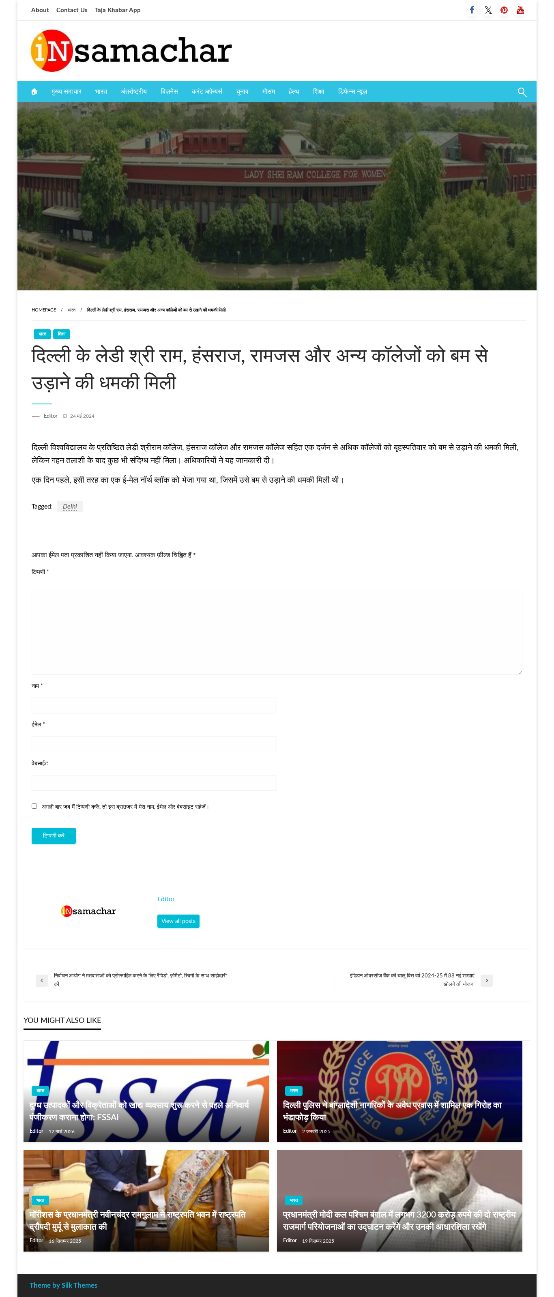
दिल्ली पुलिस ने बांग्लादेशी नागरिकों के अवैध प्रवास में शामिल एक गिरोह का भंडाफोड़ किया (392, 1111)
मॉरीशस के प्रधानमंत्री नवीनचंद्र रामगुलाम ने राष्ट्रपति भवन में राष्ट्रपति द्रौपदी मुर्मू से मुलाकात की (138, 1221)
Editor (51, 416)
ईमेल (38, 725)
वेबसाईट (40, 764)
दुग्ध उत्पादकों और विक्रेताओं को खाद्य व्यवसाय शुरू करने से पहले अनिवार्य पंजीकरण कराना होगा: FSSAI (139, 1111)
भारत (101, 91)
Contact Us (72, 10)
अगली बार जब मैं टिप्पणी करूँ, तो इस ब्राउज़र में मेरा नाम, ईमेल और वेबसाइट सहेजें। (125, 807)
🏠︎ (34, 91)
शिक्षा (318, 91)
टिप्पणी (40, 572)
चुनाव (242, 91)
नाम (37, 686)
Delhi (70, 506)
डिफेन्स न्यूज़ (352, 91)
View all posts (178, 921)
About (40, 10)
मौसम (268, 91)
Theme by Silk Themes (63, 1285)
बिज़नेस (169, 91)
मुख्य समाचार (67, 91)
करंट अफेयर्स (207, 91)
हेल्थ (294, 91)
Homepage (44, 310)
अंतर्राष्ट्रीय (134, 91)
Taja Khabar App (118, 10)
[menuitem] (34, 91)
